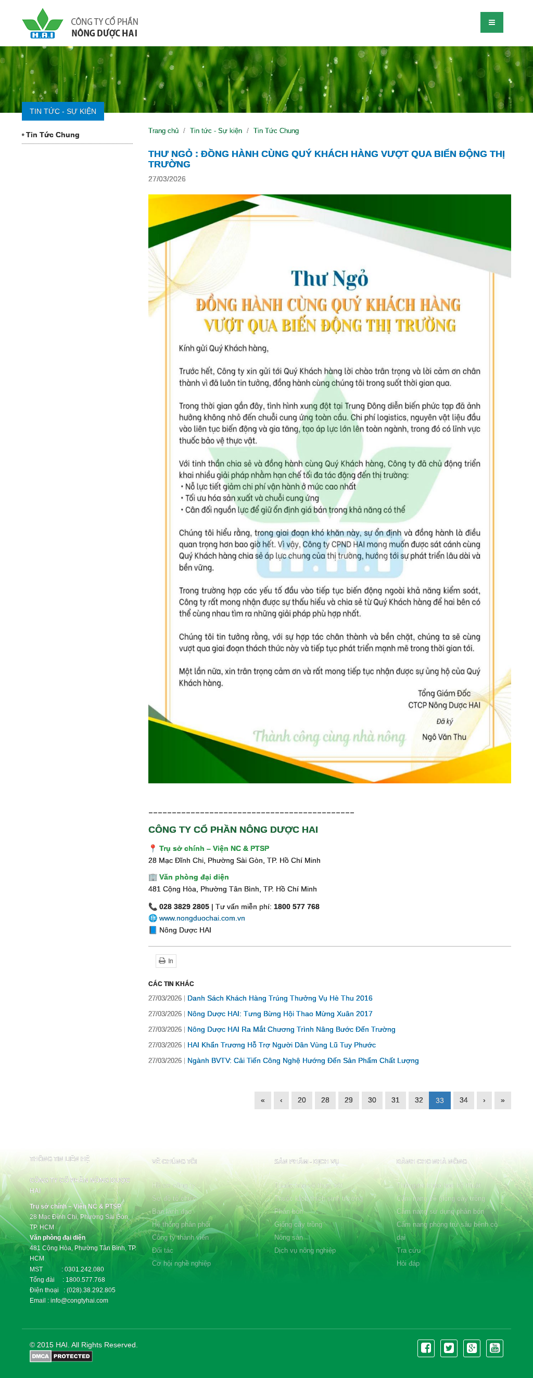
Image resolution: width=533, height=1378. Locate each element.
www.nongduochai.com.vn (202, 918)
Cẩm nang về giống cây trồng (441, 1198)
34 (464, 1100)
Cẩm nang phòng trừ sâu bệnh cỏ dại (447, 1230)
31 (395, 1100)
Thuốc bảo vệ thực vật (308, 1185)
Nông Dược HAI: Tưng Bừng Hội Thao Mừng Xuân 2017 (260, 1013)
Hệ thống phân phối (181, 1224)
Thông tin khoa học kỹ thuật (439, 1185)
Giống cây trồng (298, 1224)
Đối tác (162, 1250)
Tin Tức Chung (52, 134)
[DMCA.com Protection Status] (61, 1355)
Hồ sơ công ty (173, 1185)
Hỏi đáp (408, 1263)
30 (372, 1100)
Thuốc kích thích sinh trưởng (318, 1198)
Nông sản (288, 1237)
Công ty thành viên (180, 1237)
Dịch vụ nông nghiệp (305, 1250)
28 (325, 1100)
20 (302, 1100)
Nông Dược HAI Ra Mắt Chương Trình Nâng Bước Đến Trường (272, 1029)
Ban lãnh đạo (172, 1211)
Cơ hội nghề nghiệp (181, 1263)
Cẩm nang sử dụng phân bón (440, 1211)
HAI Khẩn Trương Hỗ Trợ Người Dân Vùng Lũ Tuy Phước (262, 1045)
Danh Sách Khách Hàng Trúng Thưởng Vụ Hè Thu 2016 (260, 998)
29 (349, 1100)
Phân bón (288, 1211)
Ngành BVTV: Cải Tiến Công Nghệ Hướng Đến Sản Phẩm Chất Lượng (283, 1060)
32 (419, 1100)
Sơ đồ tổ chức (174, 1198)
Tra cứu (409, 1250)
